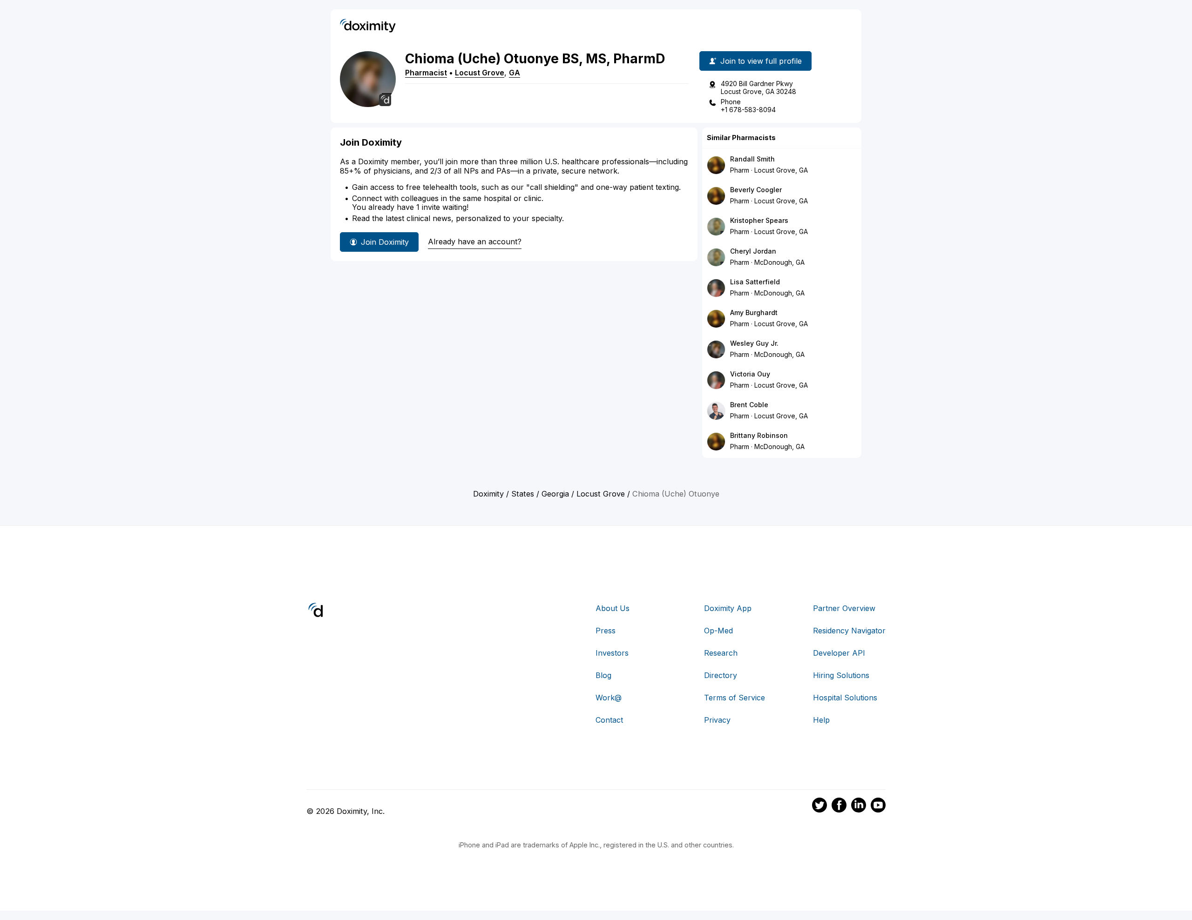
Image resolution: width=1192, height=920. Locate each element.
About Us (613, 608)
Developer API (839, 653)
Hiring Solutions (841, 675)
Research (721, 653)
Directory (720, 675)
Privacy (717, 720)
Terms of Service (734, 697)
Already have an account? (475, 241)
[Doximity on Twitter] (819, 806)
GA (514, 72)
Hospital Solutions (845, 697)
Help (821, 720)
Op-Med (718, 630)
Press (606, 630)
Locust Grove (479, 72)
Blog (603, 675)
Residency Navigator (849, 630)
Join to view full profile (761, 61)
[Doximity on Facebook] (839, 806)
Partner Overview (844, 608)
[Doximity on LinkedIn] (858, 806)
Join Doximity (385, 242)
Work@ (609, 697)
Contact (609, 720)
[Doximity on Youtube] (878, 806)
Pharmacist (426, 72)
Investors (612, 653)
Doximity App (728, 608)
